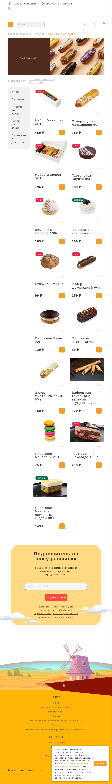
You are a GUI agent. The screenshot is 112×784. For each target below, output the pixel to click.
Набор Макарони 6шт (49, 122)
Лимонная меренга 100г (46, 231)
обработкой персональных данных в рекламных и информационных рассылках (56, 613)
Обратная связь (56, 742)
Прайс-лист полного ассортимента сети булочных (56, 730)
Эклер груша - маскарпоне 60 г (86, 123)
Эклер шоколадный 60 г (86, 285)
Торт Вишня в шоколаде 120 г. (85, 455)
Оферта (56, 716)
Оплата (56, 725)
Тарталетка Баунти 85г (81, 177)
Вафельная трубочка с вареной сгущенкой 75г (84, 398)
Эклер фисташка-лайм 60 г (48, 396)
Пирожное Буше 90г (48, 340)
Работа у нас (56, 712)
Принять (100, 763)
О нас (56, 703)
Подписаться (56, 597)
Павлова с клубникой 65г (84, 231)
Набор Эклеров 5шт (48, 176)
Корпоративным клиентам (56, 707)
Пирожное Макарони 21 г (47, 455)
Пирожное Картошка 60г (83, 340)
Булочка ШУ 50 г (49, 284)
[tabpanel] (56, 56)
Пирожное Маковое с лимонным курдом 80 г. (45, 513)
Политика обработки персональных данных (56, 721)
